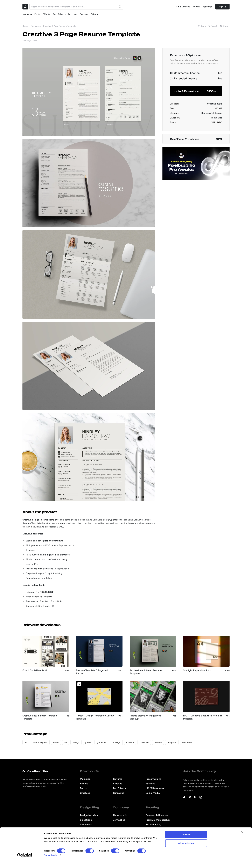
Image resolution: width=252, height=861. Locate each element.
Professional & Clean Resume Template (146, 672)
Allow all (186, 834)
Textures (72, 14)
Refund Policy (153, 824)
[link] (79, 684)
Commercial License (157, 815)
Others (94, 14)
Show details (50, 855)
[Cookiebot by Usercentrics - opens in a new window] (24, 855)
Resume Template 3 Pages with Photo (93, 672)
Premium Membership (158, 820)
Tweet (214, 26)
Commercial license (211, 113)
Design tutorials (89, 815)
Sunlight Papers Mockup (196, 670)
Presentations (153, 779)
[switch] (89, 850)
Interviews (86, 824)
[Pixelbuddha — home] (25, 6)
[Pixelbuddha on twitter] (184, 797)
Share (225, 26)
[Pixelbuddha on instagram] (201, 797)
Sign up (222, 6)
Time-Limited (183, 7)
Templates (36, 26)
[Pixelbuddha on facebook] (195, 797)
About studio (120, 815)
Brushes (84, 14)
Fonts (37, 14)
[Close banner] (242, 832)
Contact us (119, 820)
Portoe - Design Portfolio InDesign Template (95, 717)
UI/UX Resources (155, 788)
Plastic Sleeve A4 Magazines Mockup (145, 717)
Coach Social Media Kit (35, 670)
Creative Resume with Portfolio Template (39, 717)
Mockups (27, 14)
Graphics (85, 793)
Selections (86, 820)
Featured (207, 7)
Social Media (153, 793)
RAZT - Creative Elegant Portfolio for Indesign (203, 717)
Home (25, 26)
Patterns (150, 783)
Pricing (196, 7)
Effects (46, 14)
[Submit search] (120, 6)
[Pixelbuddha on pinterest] (189, 797)
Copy (203, 26)
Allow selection (186, 843)
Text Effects (59, 14)
